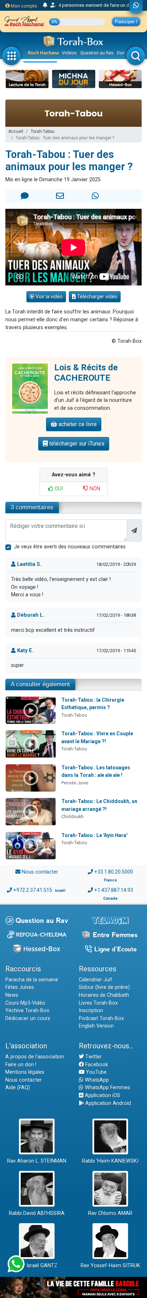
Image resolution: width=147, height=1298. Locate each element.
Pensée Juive (74, 782)
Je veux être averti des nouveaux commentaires (70, 547)
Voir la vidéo (49, 296)
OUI (58, 489)
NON (94, 489)
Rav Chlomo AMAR (110, 1213)
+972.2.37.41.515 (32, 890)
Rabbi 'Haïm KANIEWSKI (110, 1161)
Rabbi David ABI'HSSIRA (37, 1213)
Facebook (96, 1065)
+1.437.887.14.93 (113, 890)
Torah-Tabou (43, 131)
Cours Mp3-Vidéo (25, 1003)
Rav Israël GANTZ (36, 1266)
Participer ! (126, 21)
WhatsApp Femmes (106, 1088)
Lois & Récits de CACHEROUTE (86, 372)
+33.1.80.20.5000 (113, 872)
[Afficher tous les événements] (45, 5)
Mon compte (23, 6)
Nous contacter (40, 872)
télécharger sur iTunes (76, 443)
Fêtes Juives (19, 987)
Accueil (15, 131)
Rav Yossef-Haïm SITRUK (110, 1266)
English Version (96, 1026)
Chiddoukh (72, 816)
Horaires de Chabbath (104, 995)
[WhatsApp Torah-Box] (136, 6)
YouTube (96, 1072)
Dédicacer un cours (27, 1018)
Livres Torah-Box (98, 1003)
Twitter (93, 1057)
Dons (122, 53)
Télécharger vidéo (96, 296)
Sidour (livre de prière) (104, 987)
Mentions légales (24, 1072)
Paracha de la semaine (31, 980)
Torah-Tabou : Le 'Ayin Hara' (94, 835)
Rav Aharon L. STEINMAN (36, 1161)
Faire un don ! (20, 1065)
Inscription (91, 1011)
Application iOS (101, 1095)
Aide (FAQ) (17, 1088)
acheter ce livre (77, 424)
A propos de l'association (34, 1057)
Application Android (107, 1103)
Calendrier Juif (95, 980)
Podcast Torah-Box (101, 1018)
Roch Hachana (43, 53)
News (11, 995)
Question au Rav (96, 53)
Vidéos (69, 53)
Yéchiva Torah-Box (27, 1011)
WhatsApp (96, 1080)
